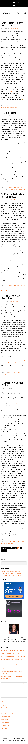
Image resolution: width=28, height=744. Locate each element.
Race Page (13, 91)
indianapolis (4, 107)
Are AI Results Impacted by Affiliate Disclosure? (13, 656)
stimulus (3, 543)
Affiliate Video (5, 702)
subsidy (8, 543)
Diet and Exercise (6, 707)
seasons (11, 189)
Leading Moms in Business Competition (12, 297)
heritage (3, 290)
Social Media (4, 719)
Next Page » (4, 550)
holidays (8, 290)
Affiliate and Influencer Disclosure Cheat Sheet (13, 681)
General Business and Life (15, 104)
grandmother (21, 289)
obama (22, 541)
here (17, 404)
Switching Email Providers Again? (10, 664)
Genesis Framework (8, 740)
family (16, 289)
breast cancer (12, 105)
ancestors (11, 289)
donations (19, 105)
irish (12, 290)
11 (15, 548)
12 (18, 548)
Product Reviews (5, 716)
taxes (12, 543)
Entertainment (5, 710)
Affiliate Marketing (13, 372)
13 (20, 548)
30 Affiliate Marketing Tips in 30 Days (11, 573)
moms (3, 378)
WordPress (18, 740)
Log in (23, 740)
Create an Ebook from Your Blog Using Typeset (13, 650)
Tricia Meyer (14, 2)
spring (15, 189)
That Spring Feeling (10, 112)
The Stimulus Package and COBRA (13, 384)
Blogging (3, 705)
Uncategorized (5, 728)
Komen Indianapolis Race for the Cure (12, 24)
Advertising (4, 693)
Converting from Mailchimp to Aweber (11, 575)
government (16, 541)
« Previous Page (5, 548)
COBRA (10, 541)
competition (17, 376)
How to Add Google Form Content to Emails (13, 653)
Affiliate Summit (5, 699)
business (11, 376)
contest (23, 376)
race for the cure (12, 107)
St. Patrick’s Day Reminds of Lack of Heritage (13, 195)
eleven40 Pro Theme (18, 738)
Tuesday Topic (21, 189)
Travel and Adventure (7, 722)
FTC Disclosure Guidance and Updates (11, 571)
